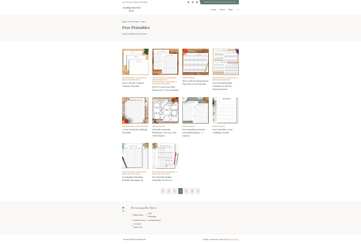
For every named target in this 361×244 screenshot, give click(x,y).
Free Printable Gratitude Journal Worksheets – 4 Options (193, 132)
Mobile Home (139, 220)
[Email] (197, 2)
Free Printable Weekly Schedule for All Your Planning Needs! (222, 86)
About (222, 9)
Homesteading (154, 220)
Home (213, 9)
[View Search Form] (238, 10)
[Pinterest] (192, 2)
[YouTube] (188, 2)
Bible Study (138, 215)
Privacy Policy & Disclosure (134, 239)
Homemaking (171, 78)
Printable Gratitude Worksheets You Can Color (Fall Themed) (164, 132)
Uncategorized (142, 126)
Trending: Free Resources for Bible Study (220, 2)
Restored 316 (233, 239)
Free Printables (128, 78)
